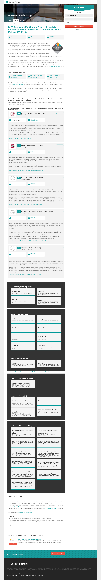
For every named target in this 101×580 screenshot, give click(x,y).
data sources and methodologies (25, 512)
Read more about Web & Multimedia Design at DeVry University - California (25, 204)
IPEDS (36, 502)
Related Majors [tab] (23, 20)
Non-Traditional (51, 23)
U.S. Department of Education (50, 508)
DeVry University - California (32, 177)
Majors (83, 2)
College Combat (17, 90)
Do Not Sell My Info (32, 575)
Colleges (78, 2)
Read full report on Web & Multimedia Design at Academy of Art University (25, 274)
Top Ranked (9, 23)
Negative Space (32, 528)
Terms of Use (40, 575)
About (93, 2)
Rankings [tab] (16, 20)
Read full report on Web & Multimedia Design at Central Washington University (26, 170)
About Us (9, 575)
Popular (33, 23)
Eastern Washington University (33, 113)
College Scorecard (15, 506)
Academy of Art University (31, 247)
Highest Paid (21, 23)
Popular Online (38, 23)
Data (13, 575)
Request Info (13, 543)
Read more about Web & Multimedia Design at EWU (20, 138)
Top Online (15, 23)
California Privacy (24, 575)
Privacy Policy (17, 575)
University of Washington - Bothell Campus (37, 211)
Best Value (27, 23)
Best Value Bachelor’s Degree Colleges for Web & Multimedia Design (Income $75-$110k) (29, 371)
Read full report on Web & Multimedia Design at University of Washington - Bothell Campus (29, 240)
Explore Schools (57, 554)
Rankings (88, 2)
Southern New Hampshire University (30, 539)
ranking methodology (55, 66)
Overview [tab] (10, 20)
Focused (45, 23)
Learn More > (60, 544)
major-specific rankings (18, 84)
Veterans (58, 23)
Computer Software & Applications (20, 7)
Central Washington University (32, 145)
